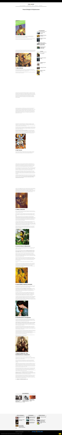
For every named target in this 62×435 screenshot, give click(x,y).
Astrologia (36, 5)
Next (36, 398)
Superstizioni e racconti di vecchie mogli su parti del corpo (26, 401)
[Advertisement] (26, 15)
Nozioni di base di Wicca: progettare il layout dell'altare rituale (43, 48)
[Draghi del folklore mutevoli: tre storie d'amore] (33, 397)
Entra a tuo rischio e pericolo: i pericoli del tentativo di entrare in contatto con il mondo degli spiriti (20, 426)
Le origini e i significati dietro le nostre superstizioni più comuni (19, 401)
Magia (33, 5)
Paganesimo (40, 5)
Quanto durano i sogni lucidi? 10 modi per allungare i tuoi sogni (42, 421)
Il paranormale (29, 5)
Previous (14, 398)
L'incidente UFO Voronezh (43, 67)
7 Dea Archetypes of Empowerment (23, 431)
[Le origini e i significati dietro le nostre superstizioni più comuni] (19, 397)
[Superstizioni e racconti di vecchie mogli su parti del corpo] (26, 397)
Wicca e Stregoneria (23, 5)
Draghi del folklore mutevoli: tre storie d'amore (32, 400)
